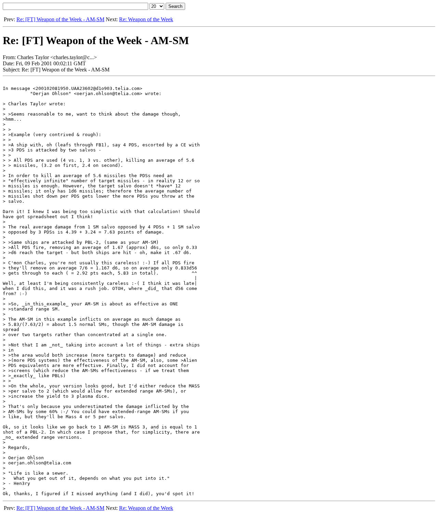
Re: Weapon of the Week (146, 19)
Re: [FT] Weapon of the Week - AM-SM (60, 19)
